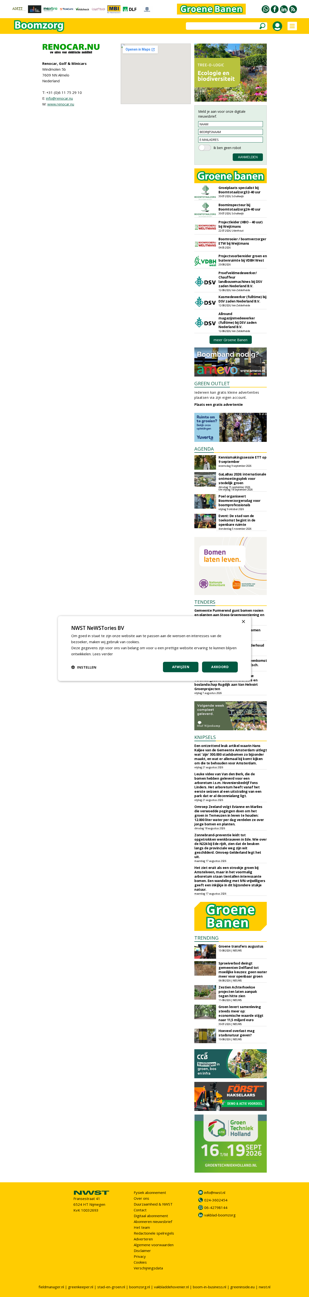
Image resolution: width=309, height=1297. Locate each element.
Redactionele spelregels (154, 1233)
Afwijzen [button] (180, 666)
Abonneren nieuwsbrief (153, 1221)
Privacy (140, 1256)
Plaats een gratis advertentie (218, 404)
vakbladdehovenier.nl (171, 1286)
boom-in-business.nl (209, 1286)
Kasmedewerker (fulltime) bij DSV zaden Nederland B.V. (242, 298)
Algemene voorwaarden (154, 1244)
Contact (140, 1209)
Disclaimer (142, 1250)
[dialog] (154, 648)
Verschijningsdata (148, 1268)
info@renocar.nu (59, 98)
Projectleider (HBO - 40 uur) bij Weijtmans (240, 224)
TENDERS (204, 602)
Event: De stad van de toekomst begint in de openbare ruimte (236, 520)
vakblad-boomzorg (220, 1215)
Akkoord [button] (220, 666)
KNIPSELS (205, 737)
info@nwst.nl (214, 1192)
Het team (142, 1227)
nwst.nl (264, 1286)
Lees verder (102, 653)
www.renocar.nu (60, 104)
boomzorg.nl (139, 1286)
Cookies (140, 1262)
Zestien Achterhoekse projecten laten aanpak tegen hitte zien (237, 991)
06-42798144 (215, 1207)
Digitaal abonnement (151, 1215)
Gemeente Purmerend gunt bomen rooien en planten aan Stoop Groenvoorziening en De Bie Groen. (229, 614)
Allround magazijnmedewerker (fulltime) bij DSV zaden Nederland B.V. (237, 320)
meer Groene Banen (230, 339)
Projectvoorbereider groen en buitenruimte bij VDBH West (242, 258)
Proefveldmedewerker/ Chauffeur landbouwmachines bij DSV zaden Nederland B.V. (240, 279)
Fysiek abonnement (150, 1192)
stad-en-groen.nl (111, 1286)
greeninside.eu (242, 1286)
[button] (83, 667)
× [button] (243, 622)
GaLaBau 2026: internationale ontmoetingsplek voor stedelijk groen (242, 478)
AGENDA (204, 448)
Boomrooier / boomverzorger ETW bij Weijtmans (242, 241)
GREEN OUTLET (212, 383)
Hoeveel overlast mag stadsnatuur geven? (236, 1032)
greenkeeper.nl (80, 1286)
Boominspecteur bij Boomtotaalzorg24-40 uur (239, 207)
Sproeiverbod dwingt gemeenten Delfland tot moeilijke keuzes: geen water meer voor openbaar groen (242, 970)
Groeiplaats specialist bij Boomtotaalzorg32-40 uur (239, 189)
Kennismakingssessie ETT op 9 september (242, 459)
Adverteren (143, 1239)
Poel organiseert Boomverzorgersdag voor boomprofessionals (239, 500)
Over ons (141, 1198)
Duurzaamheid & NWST (153, 1204)
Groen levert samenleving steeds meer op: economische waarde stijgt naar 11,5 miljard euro (240, 1013)
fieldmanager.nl (51, 1286)
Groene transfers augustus (240, 946)
